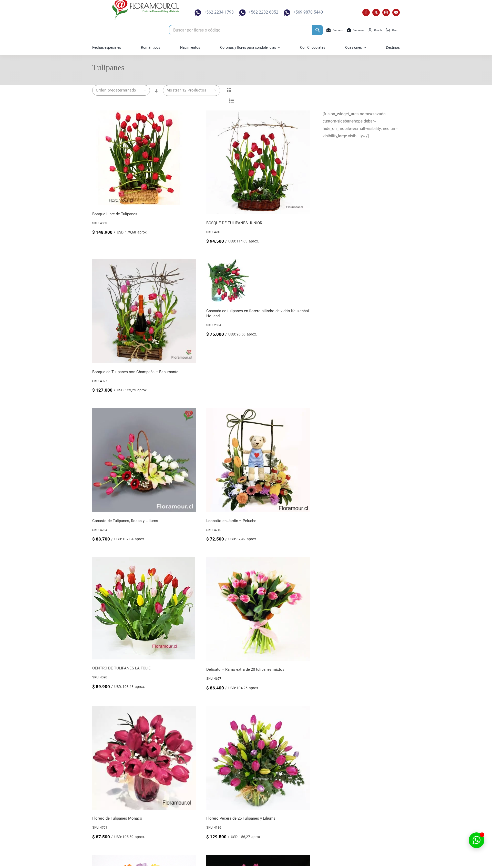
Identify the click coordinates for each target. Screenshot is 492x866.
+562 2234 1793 (219, 12)
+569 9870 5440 (308, 12)
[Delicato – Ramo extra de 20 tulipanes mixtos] (258, 560)
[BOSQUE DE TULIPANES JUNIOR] (258, 113)
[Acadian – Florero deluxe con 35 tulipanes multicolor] (258, 858)
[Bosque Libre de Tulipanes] (139, 113)
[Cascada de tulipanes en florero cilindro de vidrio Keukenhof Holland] (227, 262)
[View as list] (232, 100)
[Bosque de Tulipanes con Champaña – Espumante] (144, 262)
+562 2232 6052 (263, 12)
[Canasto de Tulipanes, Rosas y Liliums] (144, 411)
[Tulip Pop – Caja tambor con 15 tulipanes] (144, 858)
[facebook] (366, 12)
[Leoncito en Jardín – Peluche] (258, 411)
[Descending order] (156, 90)
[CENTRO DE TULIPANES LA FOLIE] (143, 560)
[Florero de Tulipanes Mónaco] (144, 709)
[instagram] (386, 12)
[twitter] (376, 12)
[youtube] (396, 12)
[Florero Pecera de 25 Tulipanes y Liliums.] (258, 709)
